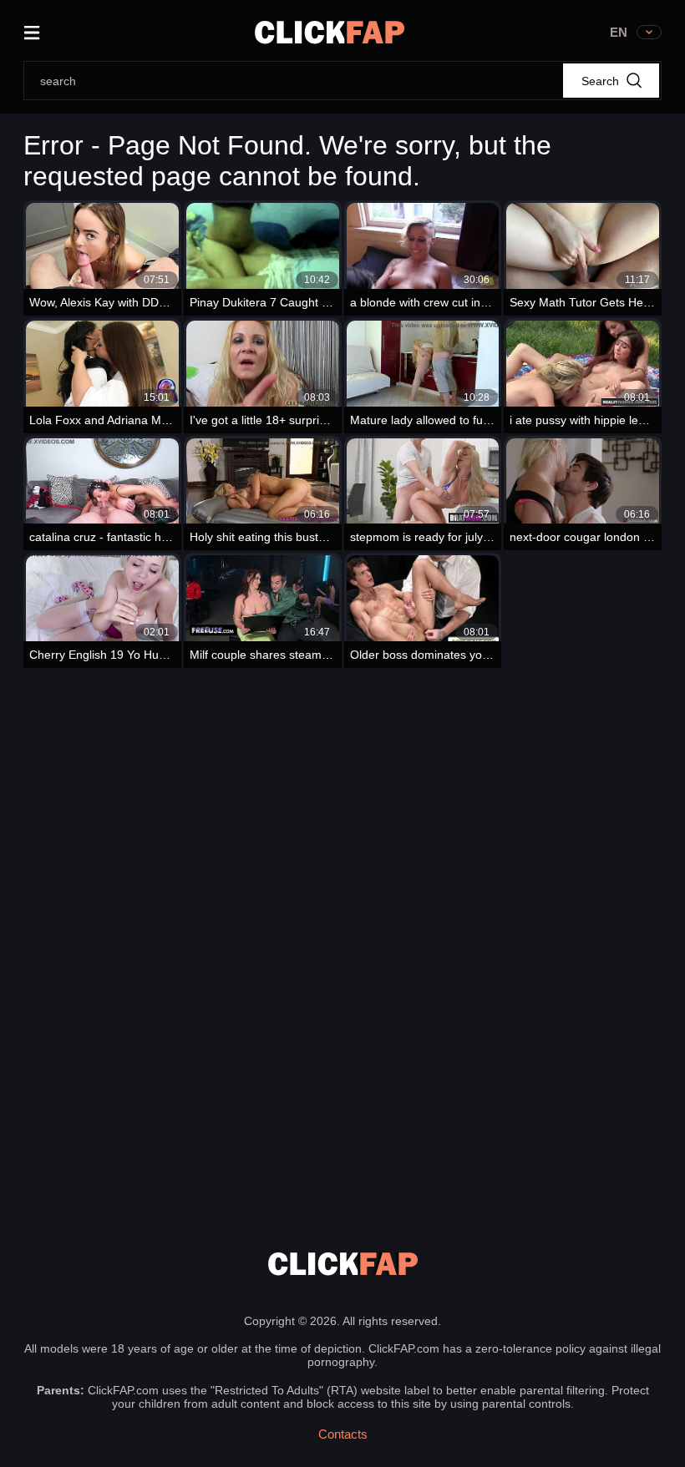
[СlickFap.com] (329, 32)
